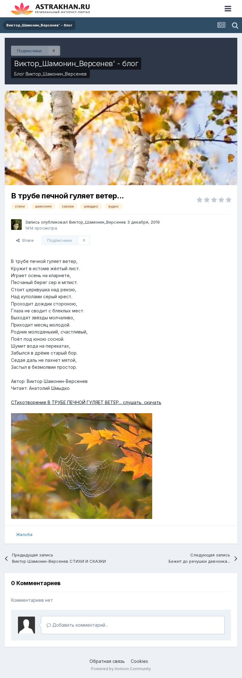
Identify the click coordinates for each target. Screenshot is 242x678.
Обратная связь (107, 661)
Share (27, 240)
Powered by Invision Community (121, 668)
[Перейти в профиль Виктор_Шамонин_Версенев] (16, 224)
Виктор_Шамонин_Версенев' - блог (76, 63)
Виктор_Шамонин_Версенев (56, 74)
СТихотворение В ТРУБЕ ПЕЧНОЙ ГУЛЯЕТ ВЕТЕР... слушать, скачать (86, 402)
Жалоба (24, 534)
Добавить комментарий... (79, 625)
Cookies (139, 661)
